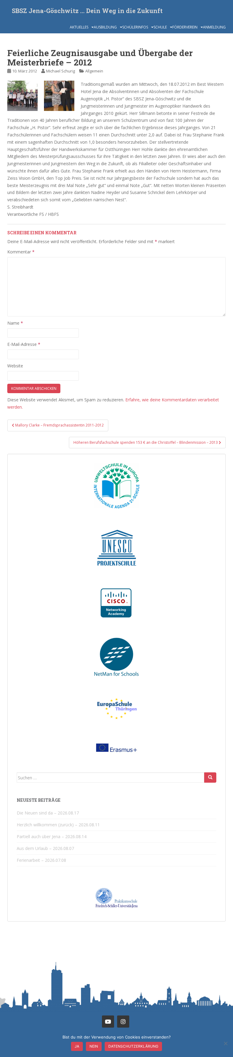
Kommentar (21, 252)
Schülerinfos (135, 27)
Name (15, 323)
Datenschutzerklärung (133, 1046)
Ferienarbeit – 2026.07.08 (41, 860)
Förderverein (185, 27)
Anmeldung (214, 27)
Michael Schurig (60, 71)
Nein (93, 1046)
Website (15, 366)
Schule (160, 27)
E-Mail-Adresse (23, 344)
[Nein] (225, 1043)
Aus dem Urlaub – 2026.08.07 (45, 848)
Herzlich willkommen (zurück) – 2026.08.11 (58, 825)
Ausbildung (105, 27)
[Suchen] (210, 777)
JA (77, 1046)
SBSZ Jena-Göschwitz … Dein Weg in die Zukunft (87, 11)
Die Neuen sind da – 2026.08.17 (48, 813)
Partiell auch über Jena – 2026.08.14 (51, 836)
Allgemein (94, 71)
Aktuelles (79, 27)
